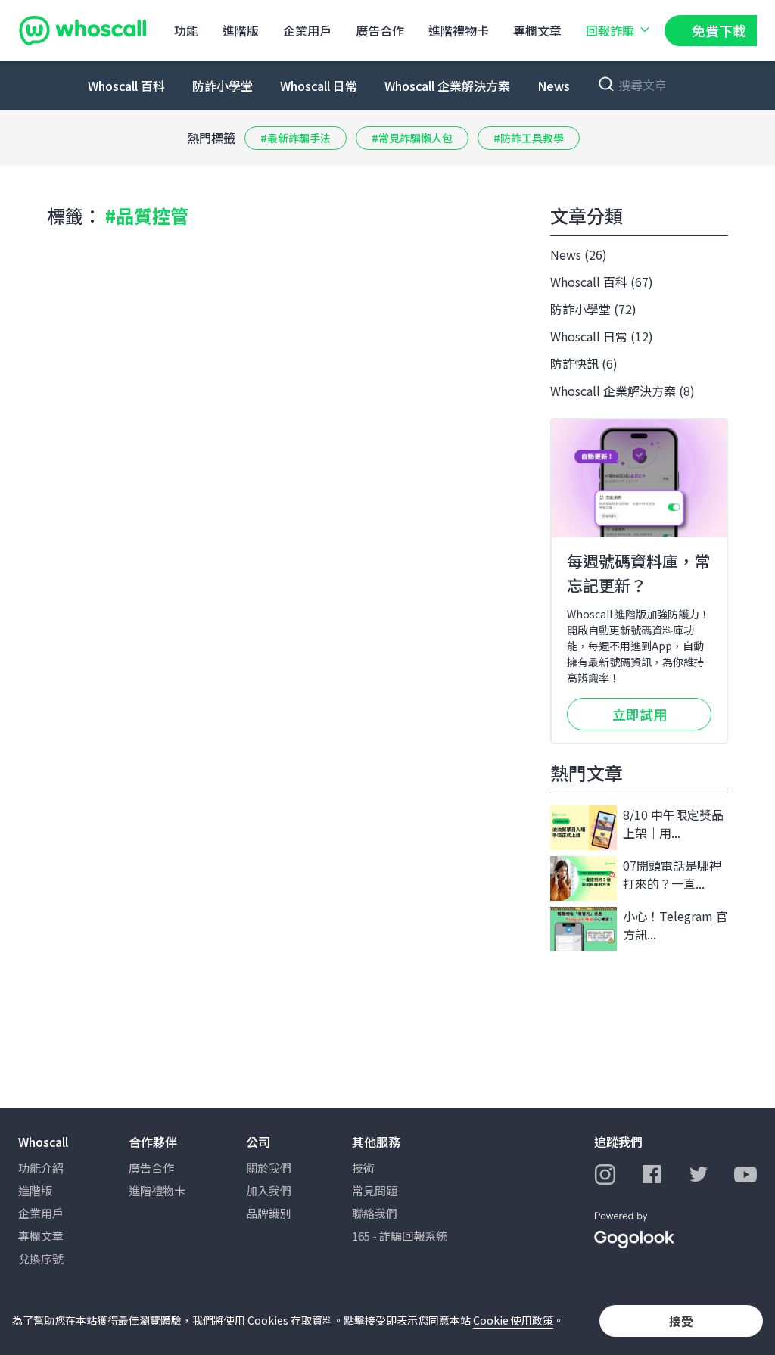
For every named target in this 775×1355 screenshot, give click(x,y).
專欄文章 (537, 30)
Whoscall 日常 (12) (601, 336)
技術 (363, 1168)
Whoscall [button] (43, 1141)
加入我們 (268, 1190)
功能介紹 (41, 1168)
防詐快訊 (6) (584, 363)
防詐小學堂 (222, 85)
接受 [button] (681, 1321)
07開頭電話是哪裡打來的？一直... (672, 874)
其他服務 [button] (376, 1141)
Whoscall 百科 (126, 85)
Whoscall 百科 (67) (601, 282)
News (553, 85)
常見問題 (374, 1190)
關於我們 (268, 1168)
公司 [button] (258, 1141)
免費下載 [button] (719, 30)
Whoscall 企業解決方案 (447, 85)
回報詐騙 (610, 30)
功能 (186, 30)
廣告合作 (380, 30)
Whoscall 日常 (318, 85)
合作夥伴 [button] (153, 1141)
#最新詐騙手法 (295, 137)
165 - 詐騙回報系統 (399, 1236)
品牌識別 (268, 1213)
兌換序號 (41, 1258)
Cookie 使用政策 (513, 1320)
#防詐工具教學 (528, 137)
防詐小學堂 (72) (593, 309)
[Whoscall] (82, 30)
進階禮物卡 (458, 30)
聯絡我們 (374, 1213)
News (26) (578, 254)
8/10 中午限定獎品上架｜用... (673, 823)
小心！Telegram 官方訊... (675, 925)
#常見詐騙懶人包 (412, 137)
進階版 (241, 30)
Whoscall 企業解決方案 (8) (622, 391)
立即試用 (639, 714)
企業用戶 (307, 30)
